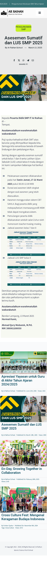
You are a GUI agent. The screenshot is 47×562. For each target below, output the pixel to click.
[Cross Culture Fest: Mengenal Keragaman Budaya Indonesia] (23, 488)
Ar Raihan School (9, 391)
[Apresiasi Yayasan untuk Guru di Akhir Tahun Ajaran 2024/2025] (23, 353)
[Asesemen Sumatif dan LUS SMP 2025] (23, 397)
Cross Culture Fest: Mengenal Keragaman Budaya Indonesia (22, 517)
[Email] (32, 60)
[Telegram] (28, 60)
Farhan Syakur (8, 525)
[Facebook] (14, 60)
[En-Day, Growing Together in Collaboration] (23, 441)
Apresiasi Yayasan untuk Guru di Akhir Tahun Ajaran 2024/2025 (23, 380)
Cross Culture (9, 528)
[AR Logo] (12, 10)
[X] (19, 60)
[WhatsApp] (23, 60)
